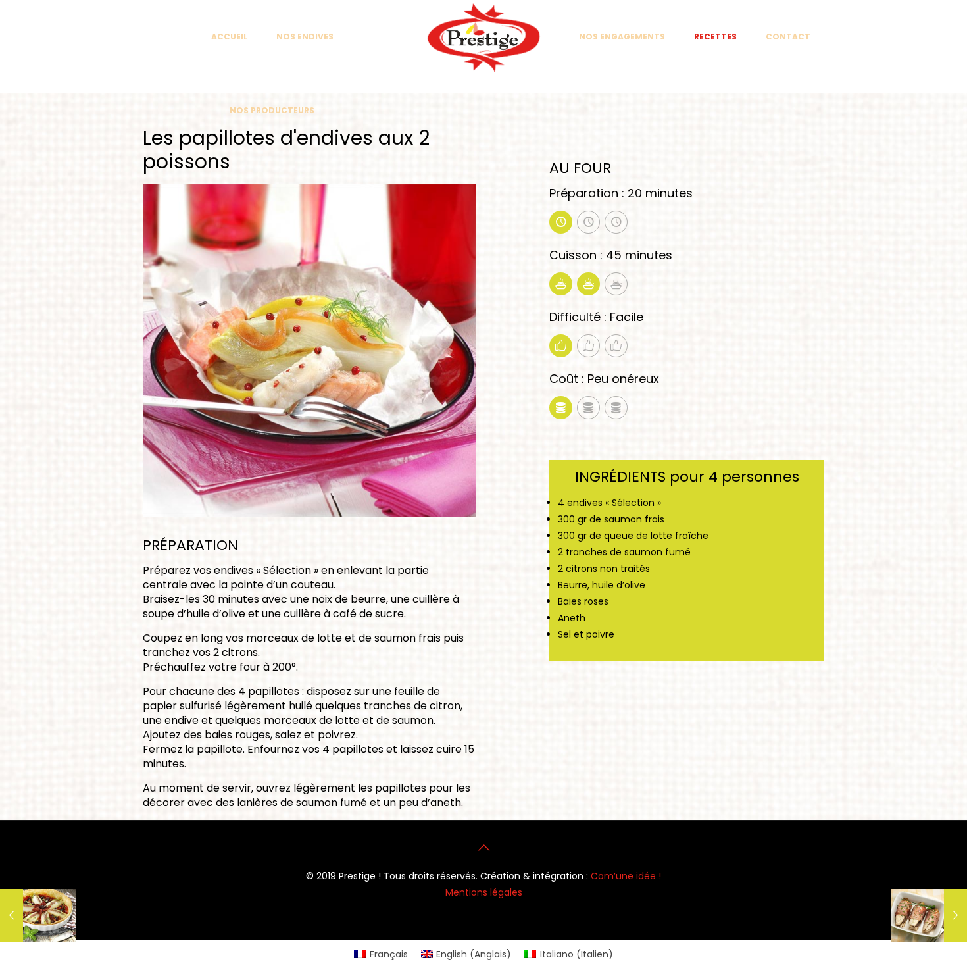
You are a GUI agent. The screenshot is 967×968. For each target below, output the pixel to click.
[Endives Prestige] (484, 37)
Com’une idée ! (626, 875)
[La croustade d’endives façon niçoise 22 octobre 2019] (38, 915)
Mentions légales (483, 892)
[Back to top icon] (483, 847)
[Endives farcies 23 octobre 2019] (929, 915)
